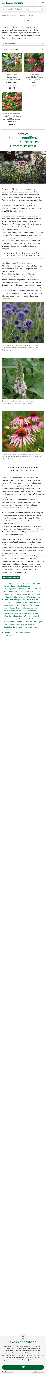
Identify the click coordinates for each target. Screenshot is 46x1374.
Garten (14, 15)
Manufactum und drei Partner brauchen (17, 1346)
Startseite (5, 15)
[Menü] (3, 3)
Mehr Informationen (38, 1372)
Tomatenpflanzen (22, 285)
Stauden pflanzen (28, 499)
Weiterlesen (22, 38)
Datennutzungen (32, 1348)
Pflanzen (22, 15)
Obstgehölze (7, 285)
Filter (35, 49)
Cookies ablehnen (7, 1372)
